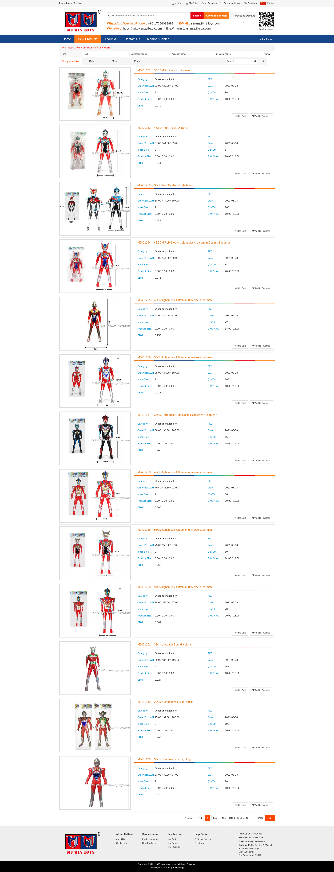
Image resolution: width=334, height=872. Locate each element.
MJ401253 (144, 185)
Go (270, 818)
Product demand (150, 839)
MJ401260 (144, 587)
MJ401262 (144, 701)
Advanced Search (216, 15)
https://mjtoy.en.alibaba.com (142, 28)
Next (224, 818)
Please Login (65, 3)
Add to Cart (240, 116)
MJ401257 (144, 414)
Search (197, 15)
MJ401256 (144, 357)
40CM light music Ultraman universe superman (183, 472)
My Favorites (174, 847)
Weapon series (179, 54)
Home (67, 39)
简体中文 (271, 3)
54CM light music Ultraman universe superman (183, 587)
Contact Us (132, 39)
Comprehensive (70, 61)
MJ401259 (144, 529)
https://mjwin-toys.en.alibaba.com (187, 28)
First (200, 818)
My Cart (172, 839)
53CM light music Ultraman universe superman (183, 529)
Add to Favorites (262, 116)
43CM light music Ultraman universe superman (183, 300)
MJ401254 (144, 242)
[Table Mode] (263, 61)
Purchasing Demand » (244, 16)
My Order (172, 843)
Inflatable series (223, 54)
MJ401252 (144, 127)
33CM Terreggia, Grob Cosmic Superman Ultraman (185, 414)
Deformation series (138, 54)
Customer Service (202, 839)
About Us (120, 839)
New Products (87, 39)
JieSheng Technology (173, 867)
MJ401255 (144, 300)
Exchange (267, 39)
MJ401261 (144, 644)
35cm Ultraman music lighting (172, 759)
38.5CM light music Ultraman (172, 70)
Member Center (158, 39)
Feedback (199, 843)
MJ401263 (144, 759)
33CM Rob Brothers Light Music (173, 185)
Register (78, 3)
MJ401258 (144, 472)
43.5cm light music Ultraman (171, 127)
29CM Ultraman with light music (173, 701)
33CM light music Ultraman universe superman (183, 357)
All (86, 54)
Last (215, 818)
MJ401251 (144, 70)
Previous (189, 818)
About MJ (111, 39)
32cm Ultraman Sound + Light (172, 644)
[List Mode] (271, 61)
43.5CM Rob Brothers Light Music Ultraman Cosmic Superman (192, 242)
